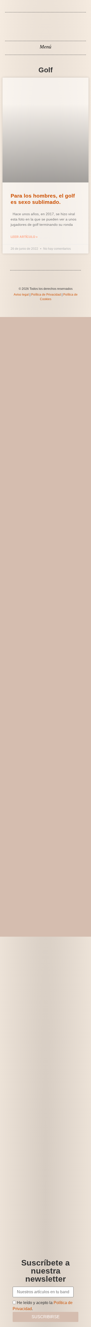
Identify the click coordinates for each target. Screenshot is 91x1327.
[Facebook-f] (42, 9)
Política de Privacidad (46, 294)
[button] (45, 46)
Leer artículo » (24, 237)
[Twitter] (49, 9)
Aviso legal (21, 294)
